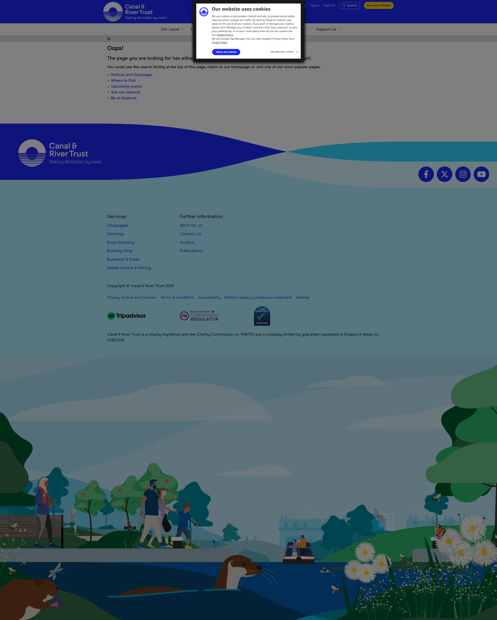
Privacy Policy (220, 42)
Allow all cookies (226, 52)
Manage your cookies (282, 51)
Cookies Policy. (225, 35)
